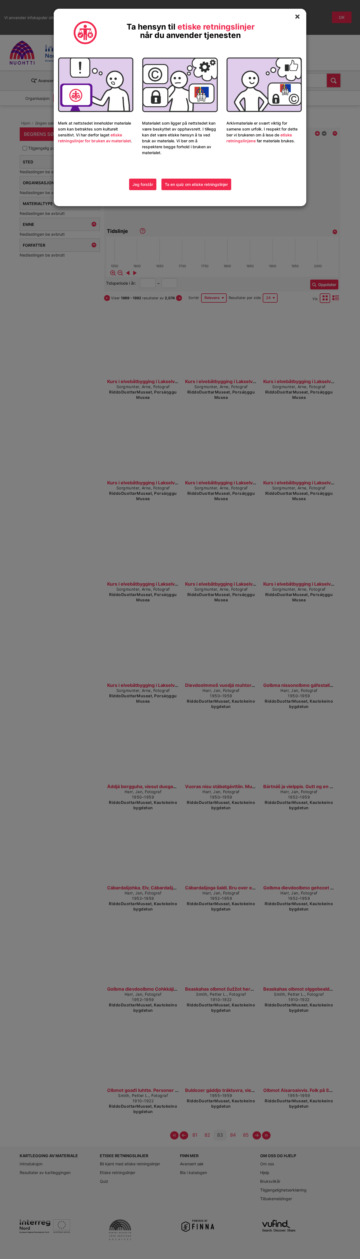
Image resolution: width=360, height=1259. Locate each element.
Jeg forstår (142, 184)
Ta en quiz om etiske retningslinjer (196, 184)
